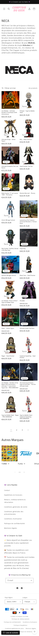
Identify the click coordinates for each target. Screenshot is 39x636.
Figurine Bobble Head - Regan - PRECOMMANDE (10, 416)
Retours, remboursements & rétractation (14, 501)
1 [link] (11, 430)
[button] (4, 9)
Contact (7, 490)
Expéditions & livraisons (13, 495)
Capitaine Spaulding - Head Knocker (28, 356)
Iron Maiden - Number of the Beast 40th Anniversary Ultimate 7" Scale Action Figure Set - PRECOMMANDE (10, 385)
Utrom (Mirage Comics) (8, 220)
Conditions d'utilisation (13, 519)
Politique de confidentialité (14, 523)
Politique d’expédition (20, 625)
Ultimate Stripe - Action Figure (8, 140)
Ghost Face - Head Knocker (27, 275)
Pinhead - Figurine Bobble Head (27, 111)
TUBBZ (4, 464)
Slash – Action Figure (8, 328)
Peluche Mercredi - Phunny (27, 193)
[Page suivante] (28, 430)
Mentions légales (10, 528)
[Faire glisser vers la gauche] (15, 472)
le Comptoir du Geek (22, 616)
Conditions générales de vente (15, 507)
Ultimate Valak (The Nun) (27, 328)
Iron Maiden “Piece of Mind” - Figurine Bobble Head (10, 301)
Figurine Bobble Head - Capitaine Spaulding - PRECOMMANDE (26, 416)
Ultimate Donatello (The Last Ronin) (10, 167)
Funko (20, 464)
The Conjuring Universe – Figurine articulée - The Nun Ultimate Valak (28, 384)
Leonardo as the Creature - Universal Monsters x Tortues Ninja (28, 221)
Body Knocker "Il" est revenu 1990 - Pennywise (10, 194)
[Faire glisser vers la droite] (24, 472)
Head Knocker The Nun (26, 166)
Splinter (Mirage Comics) (9, 275)
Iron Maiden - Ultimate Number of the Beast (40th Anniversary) (9, 112)
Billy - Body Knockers (26, 139)
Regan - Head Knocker (8, 356)
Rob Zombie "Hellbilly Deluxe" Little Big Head (10, 249)
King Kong (22, 248)
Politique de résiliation (26, 631)
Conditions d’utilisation (30, 622)
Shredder (22, 301)
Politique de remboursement (20, 619)
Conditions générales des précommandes (13, 513)
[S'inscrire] (31, 580)
